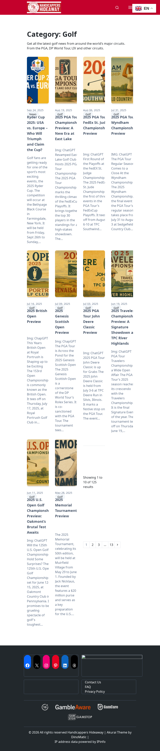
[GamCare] (108, 709)
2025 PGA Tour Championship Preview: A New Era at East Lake (67, 128)
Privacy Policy (95, 691)
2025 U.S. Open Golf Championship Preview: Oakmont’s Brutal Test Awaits (39, 516)
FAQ (88, 687)
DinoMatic (78, 737)
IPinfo (101, 742)
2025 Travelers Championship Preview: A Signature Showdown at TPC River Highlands (123, 327)
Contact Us (93, 682)
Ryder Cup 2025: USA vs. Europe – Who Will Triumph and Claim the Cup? (37, 133)
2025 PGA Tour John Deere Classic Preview (91, 321)
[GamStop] (80, 719)
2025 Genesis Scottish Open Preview (62, 321)
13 (111, 545)
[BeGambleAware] (73, 709)
